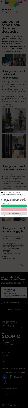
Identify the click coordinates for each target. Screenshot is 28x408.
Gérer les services (5, 203)
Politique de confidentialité (18, 215)
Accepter (14, 206)
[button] (26, 192)
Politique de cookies (8, 215)
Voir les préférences (14, 213)
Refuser (14, 209)
